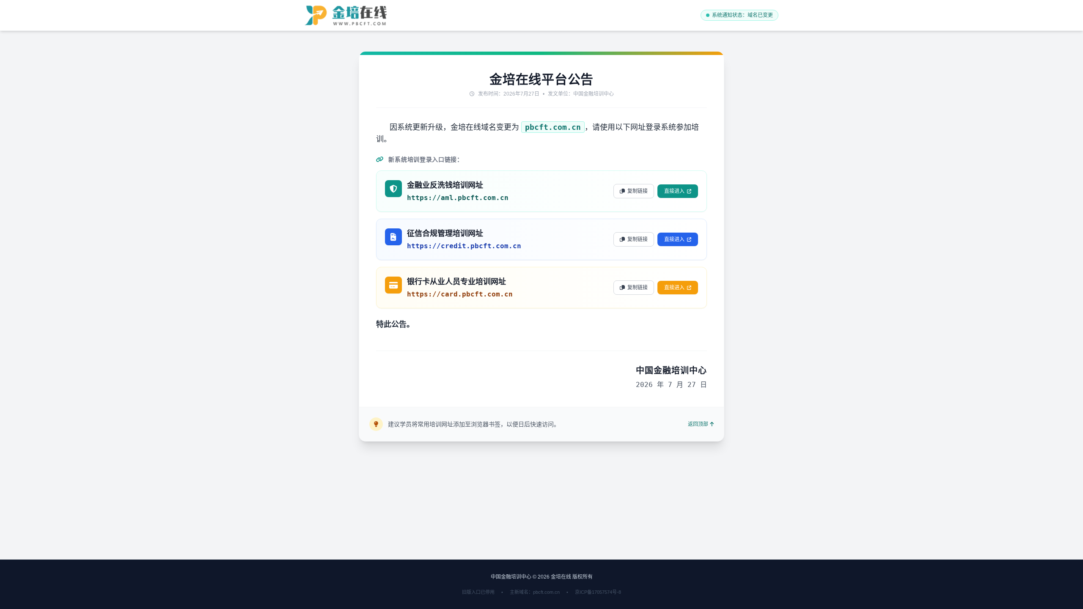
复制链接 (637, 191)
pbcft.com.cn (553, 127)
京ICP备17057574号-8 (598, 592)
